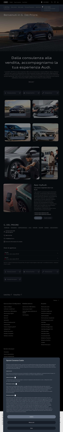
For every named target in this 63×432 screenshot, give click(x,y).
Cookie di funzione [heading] (10, 377)
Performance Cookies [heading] (10, 383)
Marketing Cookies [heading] (10, 395)
